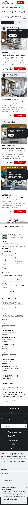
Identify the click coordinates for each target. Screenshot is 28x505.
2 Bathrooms (5, 354)
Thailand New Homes (6, 480)
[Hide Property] (21, 80)
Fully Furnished (5, 368)
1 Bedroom (9, 339)
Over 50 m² (11, 346)
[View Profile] (14, 28)
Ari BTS (10, 361)
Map (21, 22)
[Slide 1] (10, 48)
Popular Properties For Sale (8, 484)
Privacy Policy (7, 496)
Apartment (4, 307)
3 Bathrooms (13, 354)
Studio (3, 339)
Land (21, 307)
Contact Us (4, 415)
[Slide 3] (13, 48)
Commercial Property (13, 307)
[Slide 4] (14, 48)
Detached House (13, 306)
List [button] (8, 22)
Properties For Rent (6, 477)
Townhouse (20, 306)
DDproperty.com (5, 453)
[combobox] (13, 7)
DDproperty (4, 469)
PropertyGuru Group (6, 412)
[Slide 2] (11, 48)
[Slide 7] (18, 48)
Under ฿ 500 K (5, 325)
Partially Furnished (15, 368)
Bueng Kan (4, 332)
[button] (5, 248)
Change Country (5, 419)
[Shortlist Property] (24, 80)
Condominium (5, 306)
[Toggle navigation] (25, 2)
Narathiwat (11, 332)
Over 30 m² (4, 346)
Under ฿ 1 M (12, 325)
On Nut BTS (4, 361)
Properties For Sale (6, 473)
